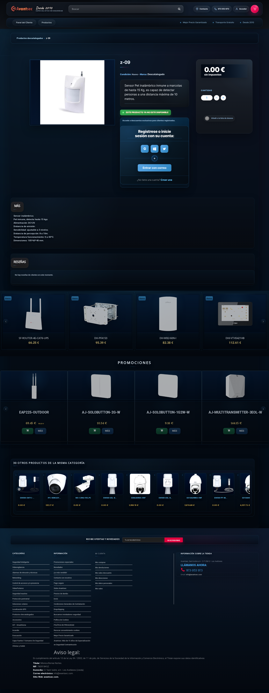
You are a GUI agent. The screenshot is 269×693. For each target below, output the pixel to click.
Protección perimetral (20, 599)
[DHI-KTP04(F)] (235, 385)
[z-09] (72, 92)
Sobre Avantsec (60, 588)
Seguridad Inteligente (20, 562)
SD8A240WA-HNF (138, 498)
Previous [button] (5, 321)
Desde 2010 (248, 22)
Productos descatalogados (30, 38)
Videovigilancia (18, 567)
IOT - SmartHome (19, 625)
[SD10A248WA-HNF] (196, 484)
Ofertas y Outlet (18, 646)
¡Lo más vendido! (60, 573)
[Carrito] (255, 9)
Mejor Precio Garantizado (195, 22)
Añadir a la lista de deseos (222, 118)
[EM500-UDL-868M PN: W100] (168, 484)
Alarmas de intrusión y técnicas (24, 573)
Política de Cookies (61, 620)
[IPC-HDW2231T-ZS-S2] (57, 484)
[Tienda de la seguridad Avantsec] (22, 9)
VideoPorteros (18, 588)
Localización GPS (19, 609)
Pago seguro (59, 583)
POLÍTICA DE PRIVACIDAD (64, 625)
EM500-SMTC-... (27, 498)
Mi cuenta (100, 553)
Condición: (125, 74)
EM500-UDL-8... (110, 498)
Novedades (58, 567)
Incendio (15, 630)
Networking (16, 578)
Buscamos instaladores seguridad (67, 615)
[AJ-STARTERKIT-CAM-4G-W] (168, 385)
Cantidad (206, 91)
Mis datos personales (103, 583)
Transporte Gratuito (224, 22)
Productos (47, 22)
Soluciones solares (20, 604)
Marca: (143, 74)
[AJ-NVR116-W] (101, 385)
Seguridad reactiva (19, 594)
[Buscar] (179, 9)
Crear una (166, 180)
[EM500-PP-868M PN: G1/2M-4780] (223, 484)
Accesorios (17, 620)
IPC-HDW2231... (54, 498)
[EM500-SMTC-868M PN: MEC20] (29, 484)
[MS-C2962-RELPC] (85, 484)
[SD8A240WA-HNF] (140, 484)
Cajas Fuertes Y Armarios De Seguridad (27, 641)
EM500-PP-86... (220, 498)
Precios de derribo (61, 594)
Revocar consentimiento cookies (67, 630)
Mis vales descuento (103, 573)
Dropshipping (59, 609)
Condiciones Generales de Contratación (69, 604)
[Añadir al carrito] (27, 431)
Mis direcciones (101, 578)
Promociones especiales (63, 562)
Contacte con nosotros (63, 578)
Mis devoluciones (102, 568)
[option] (235, 321)
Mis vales (99, 589)
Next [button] (263, 321)
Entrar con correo (154, 168)
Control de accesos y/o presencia (25, 583)
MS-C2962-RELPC (83, 498)
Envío (56, 599)
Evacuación (17, 636)
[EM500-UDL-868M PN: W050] (112, 484)
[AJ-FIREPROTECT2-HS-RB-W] (34, 385)
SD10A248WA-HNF (194, 498)
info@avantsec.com (194, 575)
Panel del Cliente (24, 22)
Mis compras (100, 562)
